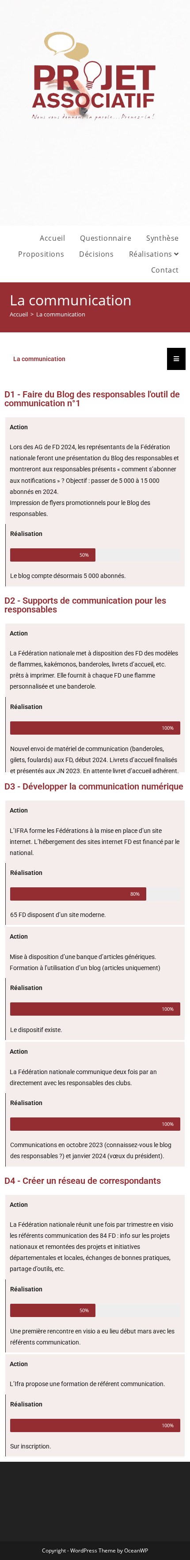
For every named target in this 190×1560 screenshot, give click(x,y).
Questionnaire (105, 238)
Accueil (52, 238)
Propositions (41, 254)
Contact (165, 270)
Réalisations (152, 254)
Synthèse (162, 238)
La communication (60, 314)
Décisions (96, 254)
